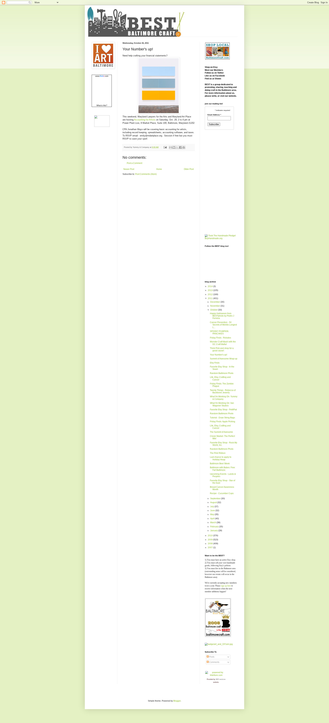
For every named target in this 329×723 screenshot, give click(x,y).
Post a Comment (134, 163)
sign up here (226, 586)
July (212, 506)
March (213, 522)
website (232, 96)
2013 (210, 290)
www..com (101, 76)
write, (214, 96)
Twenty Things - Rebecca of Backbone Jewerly (223, 391)
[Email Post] (165, 147)
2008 (210, 543)
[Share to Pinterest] (183, 147)
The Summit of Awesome (221, 432)
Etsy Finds (215, 363)
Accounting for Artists (144, 119)
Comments (214, 662)
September (215, 498)
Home (159, 169)
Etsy (215, 67)
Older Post (189, 169)
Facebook (220, 76)
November (215, 306)
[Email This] (170, 147)
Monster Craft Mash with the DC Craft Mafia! (223, 343)
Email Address (214, 115)
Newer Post (128, 169)
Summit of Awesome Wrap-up (223, 358)
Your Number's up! (218, 355)
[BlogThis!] (174, 147)
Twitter (220, 73)
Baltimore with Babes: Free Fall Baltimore (222, 468)
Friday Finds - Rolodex (220, 338)
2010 (210, 535)
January (214, 530)
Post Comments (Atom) (146, 174)
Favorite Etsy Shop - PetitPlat (223, 409)
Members (218, 70)
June (212, 510)
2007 (210, 547)
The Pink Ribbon (218, 453)
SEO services (221, 679)
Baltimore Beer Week (220, 463)
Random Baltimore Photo (221, 373)
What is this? (101, 105)
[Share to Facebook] (180, 147)
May (212, 514)
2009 (210, 539)
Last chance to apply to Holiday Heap (220, 458)
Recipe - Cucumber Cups (222, 493)
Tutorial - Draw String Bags (222, 417)
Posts (211, 657)
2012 (210, 294)
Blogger (177, 701)
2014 (210, 286)
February (214, 526)
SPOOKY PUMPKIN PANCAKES (219, 332)
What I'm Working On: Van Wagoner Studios (222, 404)
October (214, 310)
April (212, 518)
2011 (210, 298)
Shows (218, 78)
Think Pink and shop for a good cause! (222, 349)
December (215, 302)
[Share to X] (177, 147)
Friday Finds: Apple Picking (222, 421)
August (213, 502)
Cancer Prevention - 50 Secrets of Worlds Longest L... (223, 325)
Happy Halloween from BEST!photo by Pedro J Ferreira (222, 316)
